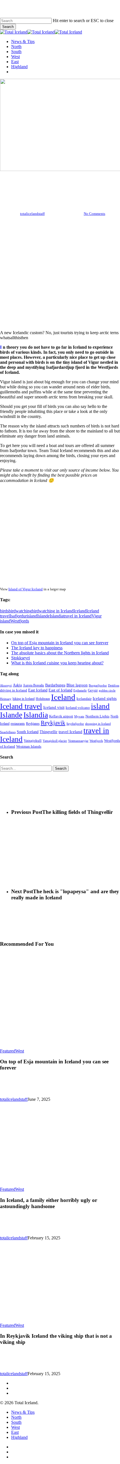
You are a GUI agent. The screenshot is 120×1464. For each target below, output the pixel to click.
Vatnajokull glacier (55, 740)
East (15, 1432)
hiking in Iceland (24, 699)
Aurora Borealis (33, 685)
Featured (7, 1051)
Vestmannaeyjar (78, 740)
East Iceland (37, 690)
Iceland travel (21, 706)
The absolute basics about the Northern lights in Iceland (60, 652)
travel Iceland (70, 731)
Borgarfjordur (98, 685)
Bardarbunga (55, 685)
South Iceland (28, 732)
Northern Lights (97, 716)
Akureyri (6, 685)
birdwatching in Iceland (52, 611)
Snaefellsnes (8, 732)
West (69, 186)
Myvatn (79, 716)
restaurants (18, 724)
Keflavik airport (61, 716)
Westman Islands (28, 746)
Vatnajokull (33, 740)
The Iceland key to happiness (37, 647)
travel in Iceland (77, 616)
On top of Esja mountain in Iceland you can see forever (59, 642)
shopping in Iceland (98, 723)
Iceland (79, 611)
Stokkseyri (20, 657)
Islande (43, 616)
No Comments (94, 213)
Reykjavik (53, 722)
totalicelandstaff (32, 213)
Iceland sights (105, 698)
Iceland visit (53, 707)
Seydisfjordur (75, 723)
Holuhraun (43, 699)
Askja (17, 685)
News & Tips (23, 1412)
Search (8, 27)
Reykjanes (33, 724)
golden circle (107, 690)
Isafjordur (18, 616)
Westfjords (19, 621)
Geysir (93, 690)
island (32, 616)
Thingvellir (48, 732)
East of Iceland (60, 690)
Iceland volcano (78, 707)
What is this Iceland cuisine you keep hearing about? (57, 662)
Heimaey (5, 698)
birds (4, 611)
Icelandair (84, 699)
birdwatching (20, 611)
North (52, 186)
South (16, 1422)
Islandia (56, 616)
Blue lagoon (77, 685)
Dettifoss (113, 685)
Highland (19, 1437)
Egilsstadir (80, 690)
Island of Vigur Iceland (25, 589)
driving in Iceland (13, 690)
